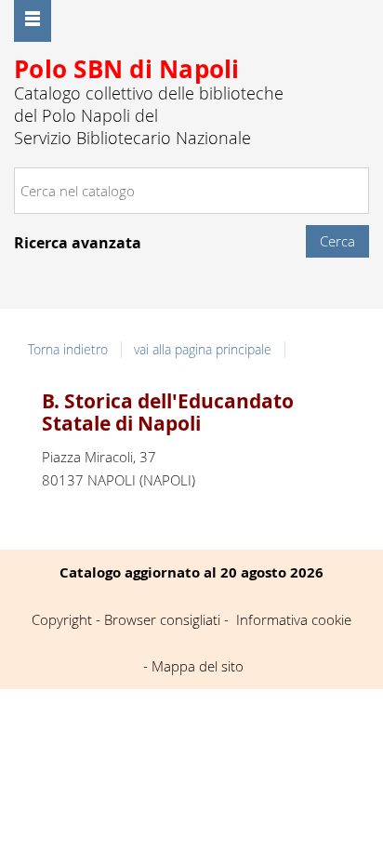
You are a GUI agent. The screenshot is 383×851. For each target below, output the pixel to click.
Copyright (62, 619)
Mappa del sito (198, 666)
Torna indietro (68, 349)
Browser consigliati (162, 619)
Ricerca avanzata (77, 243)
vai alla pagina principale (202, 349)
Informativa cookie (293, 619)
